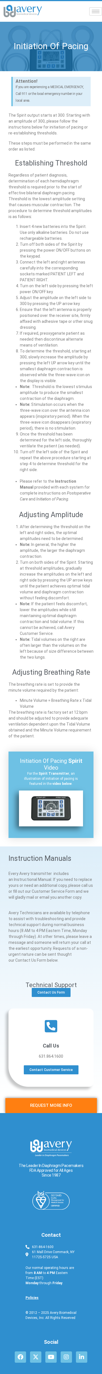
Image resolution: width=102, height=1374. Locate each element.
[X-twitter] (35, 1357)
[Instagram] (66, 1357)
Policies (32, 1298)
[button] (51, 808)
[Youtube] (51, 1357)
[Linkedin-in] (81, 1357)
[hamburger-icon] (95, 11)
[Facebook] (20, 1357)
